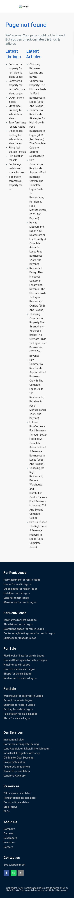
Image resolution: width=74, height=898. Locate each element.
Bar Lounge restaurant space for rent (17, 168)
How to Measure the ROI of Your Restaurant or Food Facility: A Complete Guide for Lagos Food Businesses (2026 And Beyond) (37, 243)
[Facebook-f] (6, 873)
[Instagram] (21, 873)
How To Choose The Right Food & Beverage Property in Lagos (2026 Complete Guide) (38, 535)
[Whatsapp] (14, 873)
